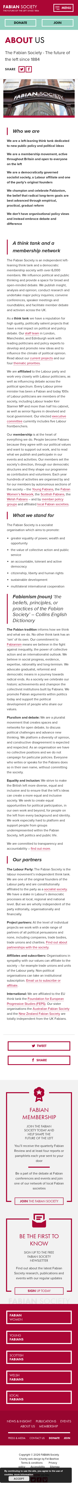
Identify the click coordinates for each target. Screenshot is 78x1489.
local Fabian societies (52, 504)
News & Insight (19, 1421)
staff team (32, 333)
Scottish (17, 1357)
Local (17, 1397)
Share (41, 1060)
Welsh (17, 1377)
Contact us (37, 1438)
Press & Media (16, 1438)
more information (23, 1474)
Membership (48, 1426)
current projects (41, 358)
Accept (19, 1478)
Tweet (41, 1046)
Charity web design (30, 1459)
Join (58, 23)
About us (27, 1426)
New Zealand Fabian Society (39, 1014)
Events (65, 1421)
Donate (20, 23)
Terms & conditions (32, 1463)
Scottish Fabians (52, 494)
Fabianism (14, 644)
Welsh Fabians (17, 499)
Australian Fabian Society (51, 1009)
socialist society (55, 889)
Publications (46, 1421)
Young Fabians (42, 489)
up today (39, 1291)
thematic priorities (27, 363)
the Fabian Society (39, 1201)
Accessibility (38, 1466)
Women (16, 1317)
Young (17, 1337)
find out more (40, 849)
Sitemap (54, 1466)
